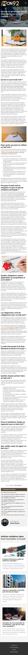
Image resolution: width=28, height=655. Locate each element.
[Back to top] (24, 651)
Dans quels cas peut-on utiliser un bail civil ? (13, 494)
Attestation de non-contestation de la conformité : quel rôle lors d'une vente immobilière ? (13, 624)
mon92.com (14, 645)
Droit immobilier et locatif (6, 20)
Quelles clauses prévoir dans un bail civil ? (13, 509)
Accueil (2, 19)
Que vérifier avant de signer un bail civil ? (13, 514)
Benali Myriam (15, 523)
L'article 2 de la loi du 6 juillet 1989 (15, 195)
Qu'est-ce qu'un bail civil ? (9, 492)
